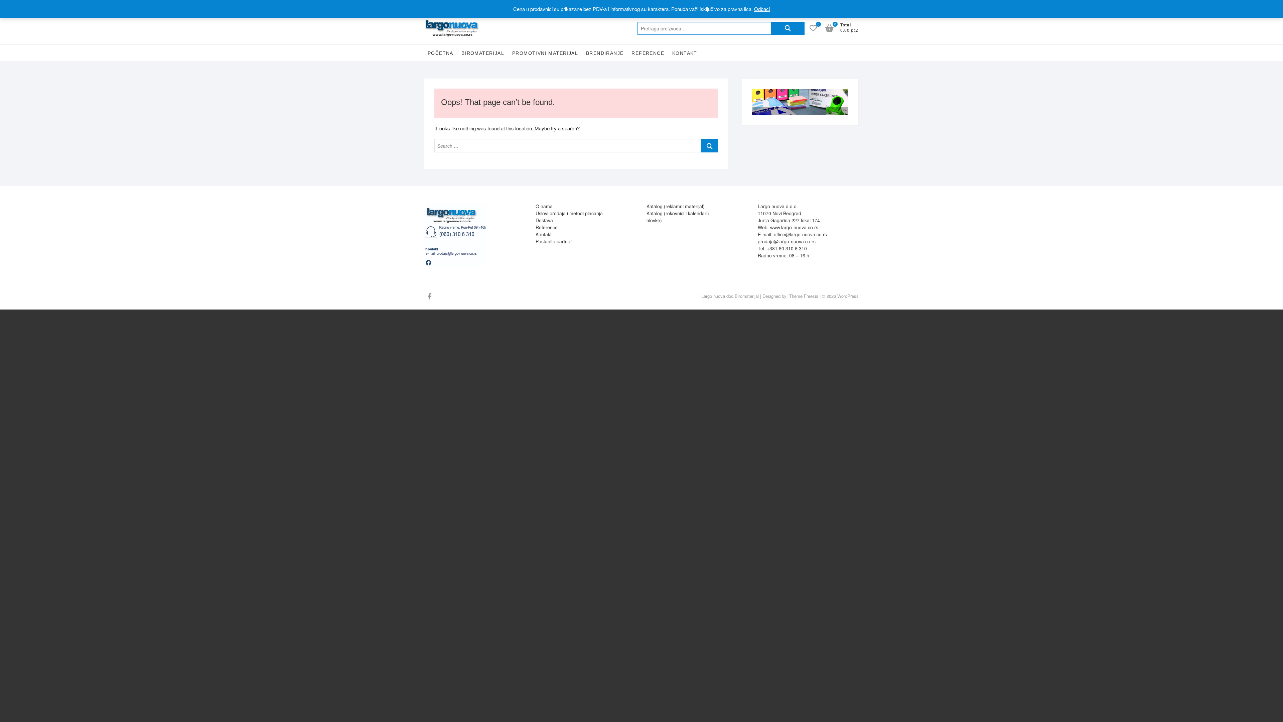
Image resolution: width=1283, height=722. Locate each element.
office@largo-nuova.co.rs (800, 234)
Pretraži (788, 28)
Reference (647, 53)
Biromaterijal (482, 53)
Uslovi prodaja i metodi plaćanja (569, 213)
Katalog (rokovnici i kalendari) (678, 213)
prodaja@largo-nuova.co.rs (787, 241)
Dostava (544, 220)
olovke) (654, 220)
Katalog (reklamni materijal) (676, 206)
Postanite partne (553, 241)
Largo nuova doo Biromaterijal (730, 296)
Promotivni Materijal (545, 53)
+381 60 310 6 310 (787, 248)
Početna (440, 53)
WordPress (848, 296)
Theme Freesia (803, 296)
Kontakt (684, 53)
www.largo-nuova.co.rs (794, 227)
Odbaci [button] (762, 8)
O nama (544, 206)
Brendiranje (604, 53)
